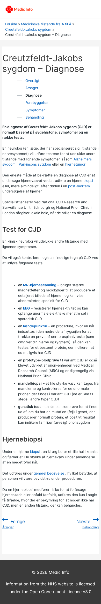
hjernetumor (75, 164)
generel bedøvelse (49, 473)
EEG (26, 308)
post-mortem (79, 186)
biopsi (88, 181)
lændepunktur (35, 326)
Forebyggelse (36, 102)
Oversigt (32, 81)
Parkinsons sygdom (35, 164)
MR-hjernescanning (39, 285)
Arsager (31, 88)
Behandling (34, 117)
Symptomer (35, 110)
